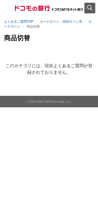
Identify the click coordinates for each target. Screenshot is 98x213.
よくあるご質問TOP (18, 21)
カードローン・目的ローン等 (61, 21)
